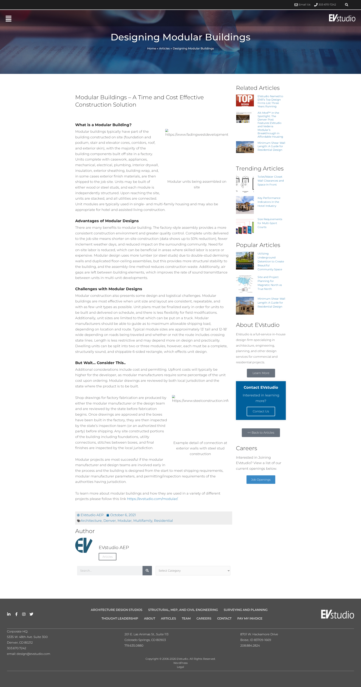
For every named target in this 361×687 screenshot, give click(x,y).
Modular (125, 521)
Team (186, 618)
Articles (164, 48)
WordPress (180, 663)
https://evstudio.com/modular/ (152, 499)
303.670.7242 (16, 648)
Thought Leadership (120, 618)
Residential (163, 521)
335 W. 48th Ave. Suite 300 (29, 637)
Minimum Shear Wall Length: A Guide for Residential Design (271, 146)
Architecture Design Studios (116, 610)
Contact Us (261, 411)
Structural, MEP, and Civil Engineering (183, 610)
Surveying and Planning (246, 610)
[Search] (147, 570)
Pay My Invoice (249, 618)
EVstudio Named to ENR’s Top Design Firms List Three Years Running (270, 101)
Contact (224, 618)
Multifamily (142, 521)
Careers (203, 618)
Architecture (91, 521)
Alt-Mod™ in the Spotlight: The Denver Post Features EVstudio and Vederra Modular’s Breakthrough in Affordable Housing (270, 124)
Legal (180, 667)
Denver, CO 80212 (20, 642)
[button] (347, 5)
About (149, 618)
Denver (109, 521)
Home (151, 48)
